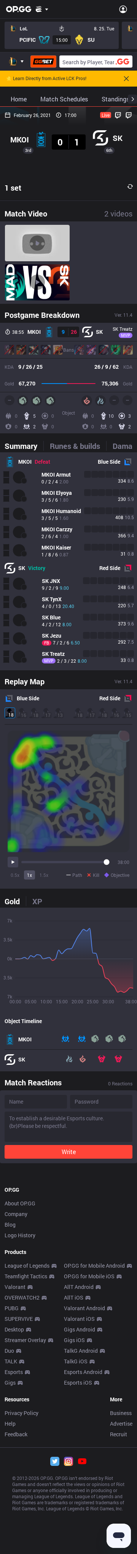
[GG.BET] (43, 61)
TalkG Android (81, 1350)
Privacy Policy (21, 1413)
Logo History (20, 1235)
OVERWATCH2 (22, 1297)
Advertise (121, 1423)
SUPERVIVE (19, 1318)
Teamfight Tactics (26, 1276)
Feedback (16, 1434)
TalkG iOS (76, 1361)
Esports (14, 1372)
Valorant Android (84, 1308)
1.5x (44, 875)
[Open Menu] (123, 9)
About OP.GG (20, 1203)
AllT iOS (73, 1297)
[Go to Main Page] (18, 9)
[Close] (126, 78)
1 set (13, 188)
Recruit (118, 1434)
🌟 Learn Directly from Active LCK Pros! (46, 78)
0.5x (15, 875)
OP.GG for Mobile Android (94, 1265)
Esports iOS (78, 1382)
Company (16, 1214)
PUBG (12, 1308)
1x (29, 875)
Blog (10, 1224)
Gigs (10, 1382)
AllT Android (79, 1286)
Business (121, 1413)
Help (10, 1423)
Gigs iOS (74, 1340)
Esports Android (83, 1372)
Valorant (15, 1286)
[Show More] (42, 9)
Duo (9, 1350)
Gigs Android (79, 1329)
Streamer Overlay (25, 1340)
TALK (11, 1361)
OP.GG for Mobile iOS (89, 1276)
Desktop (14, 1329)
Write (69, 1152)
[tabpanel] (68, 561)
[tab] (24, 446)
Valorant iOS (79, 1318)
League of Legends (27, 1265)
